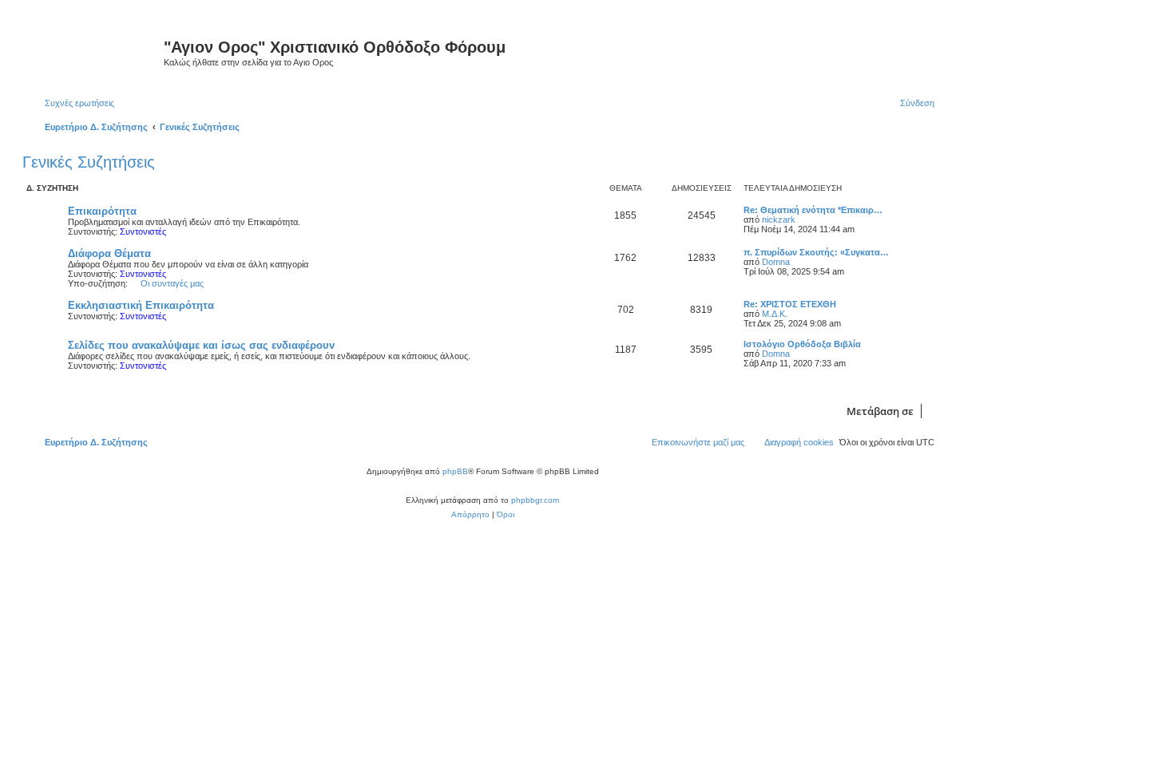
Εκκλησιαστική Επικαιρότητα (141, 305)
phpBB (455, 471)
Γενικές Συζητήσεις (88, 162)
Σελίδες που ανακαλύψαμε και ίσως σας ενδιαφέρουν (201, 345)
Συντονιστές (143, 231)
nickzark (778, 219)
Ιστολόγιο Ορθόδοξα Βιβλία (802, 344)
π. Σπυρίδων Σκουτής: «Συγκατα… (816, 252)
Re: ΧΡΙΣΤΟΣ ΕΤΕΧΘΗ (790, 304)
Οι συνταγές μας (172, 283)
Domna (776, 262)
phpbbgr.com (535, 500)
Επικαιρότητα (102, 211)
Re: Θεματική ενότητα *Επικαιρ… (813, 210)
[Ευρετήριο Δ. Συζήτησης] (95, 51)
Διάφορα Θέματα (109, 253)
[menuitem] (72, 103)
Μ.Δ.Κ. (774, 313)
